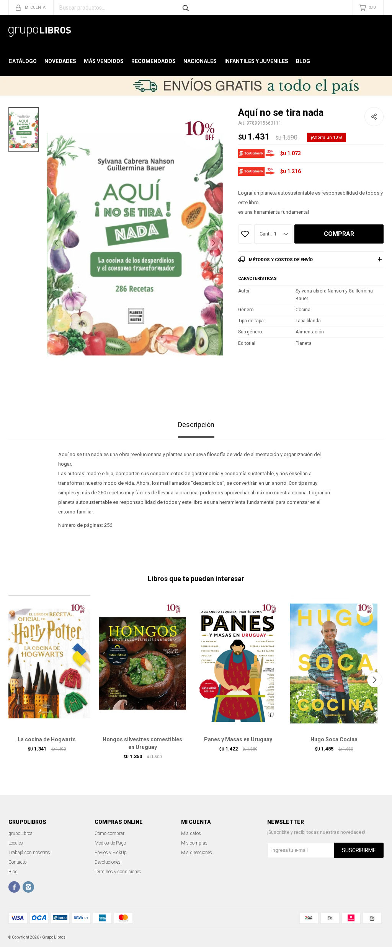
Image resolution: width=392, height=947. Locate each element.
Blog (303, 61)
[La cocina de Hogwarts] (47, 663)
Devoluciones (108, 862)
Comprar (339, 233)
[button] (213, 242)
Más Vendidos (104, 61)
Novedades (60, 61)
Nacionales (200, 61)
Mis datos (191, 833)
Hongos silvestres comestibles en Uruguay (142, 743)
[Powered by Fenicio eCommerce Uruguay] (372, 937)
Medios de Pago (110, 843)
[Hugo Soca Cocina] (334, 663)
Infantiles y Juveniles (256, 61)
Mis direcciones (196, 852)
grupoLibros (20, 833)
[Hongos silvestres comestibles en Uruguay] (142, 663)
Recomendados (153, 61)
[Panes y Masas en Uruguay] (238, 663)
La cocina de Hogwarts (47, 739)
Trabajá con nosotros (29, 852)
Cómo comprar (109, 833)
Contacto (17, 862)
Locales (15, 843)
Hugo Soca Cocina (334, 739)
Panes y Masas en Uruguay (238, 739)
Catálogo (22, 61)
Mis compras (194, 843)
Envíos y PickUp (111, 852)
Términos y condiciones (118, 871)
